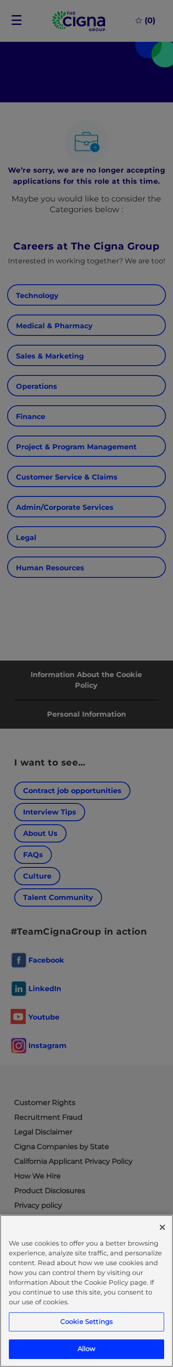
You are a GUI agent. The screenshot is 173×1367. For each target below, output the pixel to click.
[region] (86, 1291)
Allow (87, 1349)
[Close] (162, 1227)
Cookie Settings (86, 1322)
